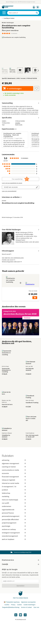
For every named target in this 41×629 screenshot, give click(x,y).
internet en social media (10, 483)
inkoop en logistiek (8, 480)
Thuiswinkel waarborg (13, 602)
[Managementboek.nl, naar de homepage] (7, 8)
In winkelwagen (14, 88)
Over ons (36, 607)
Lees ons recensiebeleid (9, 191)
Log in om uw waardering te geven (12, 183)
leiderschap (6, 493)
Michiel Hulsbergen (8, 22)
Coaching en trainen (9, 18)
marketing (5, 496)
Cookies (19, 605)
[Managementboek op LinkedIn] (15, 614)
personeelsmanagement (10, 516)
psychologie (6, 526)
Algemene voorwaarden (28, 602)
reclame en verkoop (9, 529)
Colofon (6, 605)
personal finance (8, 513)
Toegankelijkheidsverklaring (10, 607)
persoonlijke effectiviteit (10, 519)
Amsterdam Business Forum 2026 (20, 314)
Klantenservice (8, 560)
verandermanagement (10, 536)
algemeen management (10, 463)
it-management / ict (9, 486)
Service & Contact (26, 607)
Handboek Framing (32, 402)
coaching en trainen (9, 467)
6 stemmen (14, 33)
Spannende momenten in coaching (6, 370)
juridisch (5, 490)
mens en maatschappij (10, 500)
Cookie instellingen (29, 605)
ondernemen (6, 506)
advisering (5, 460)
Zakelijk (5, 564)
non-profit (5, 503)
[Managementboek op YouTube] (20, 614)
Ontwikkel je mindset (6, 436)
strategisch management (11, 533)
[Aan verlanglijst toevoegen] (36, 88)
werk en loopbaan (8, 539)
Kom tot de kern (7, 404)
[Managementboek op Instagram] (25, 614)
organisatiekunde (8, 510)
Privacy (13, 605)
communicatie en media (10, 470)
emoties (17, 123)
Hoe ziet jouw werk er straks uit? (32, 436)
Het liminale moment (30, 369)
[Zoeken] (37, 13)
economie (5, 473)
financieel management (10, 477)
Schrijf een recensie (11, 187)
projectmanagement (9, 523)
